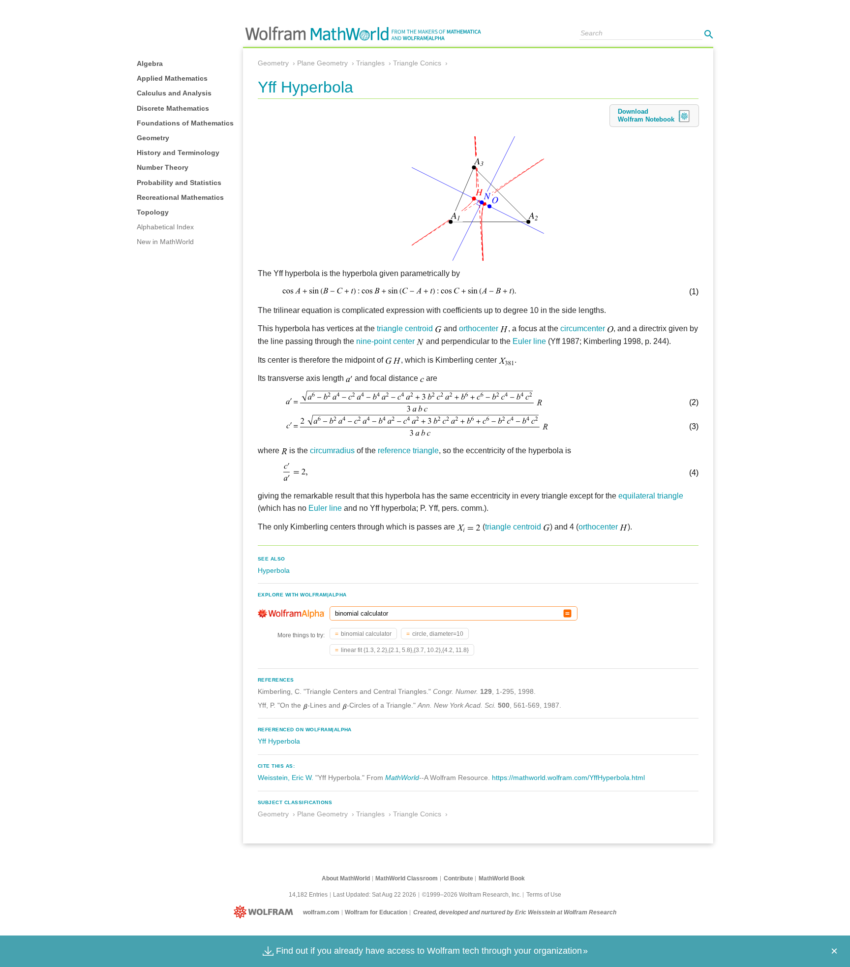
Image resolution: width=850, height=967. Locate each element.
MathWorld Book (502, 878)
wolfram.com (321, 912)
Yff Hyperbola (279, 741)
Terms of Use (543, 894)
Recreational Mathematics (180, 197)
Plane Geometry (322, 63)
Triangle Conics (417, 63)
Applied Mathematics (172, 78)
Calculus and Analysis (174, 93)
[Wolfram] (265, 912)
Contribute (458, 878)
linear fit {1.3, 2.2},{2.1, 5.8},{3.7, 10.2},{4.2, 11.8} (405, 650)
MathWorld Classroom (406, 878)
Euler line (529, 341)
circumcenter (582, 328)
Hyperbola (274, 570)
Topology (153, 212)
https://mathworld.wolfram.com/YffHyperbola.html (568, 777)
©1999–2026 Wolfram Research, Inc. (471, 894)
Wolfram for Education (376, 912)
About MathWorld (346, 878)
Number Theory (162, 167)
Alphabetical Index (165, 227)
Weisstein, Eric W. (285, 777)
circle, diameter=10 (437, 633)
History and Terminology (178, 152)
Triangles (370, 63)
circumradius (332, 450)
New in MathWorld (165, 242)
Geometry (153, 138)
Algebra (150, 63)
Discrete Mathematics (173, 108)
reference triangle (408, 450)
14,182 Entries (308, 894)
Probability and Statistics (179, 183)
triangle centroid (405, 328)
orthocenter (478, 328)
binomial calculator (366, 633)
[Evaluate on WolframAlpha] (567, 613)
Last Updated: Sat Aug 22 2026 (374, 894)
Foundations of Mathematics (185, 123)
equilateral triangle (650, 496)
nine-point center (385, 341)
